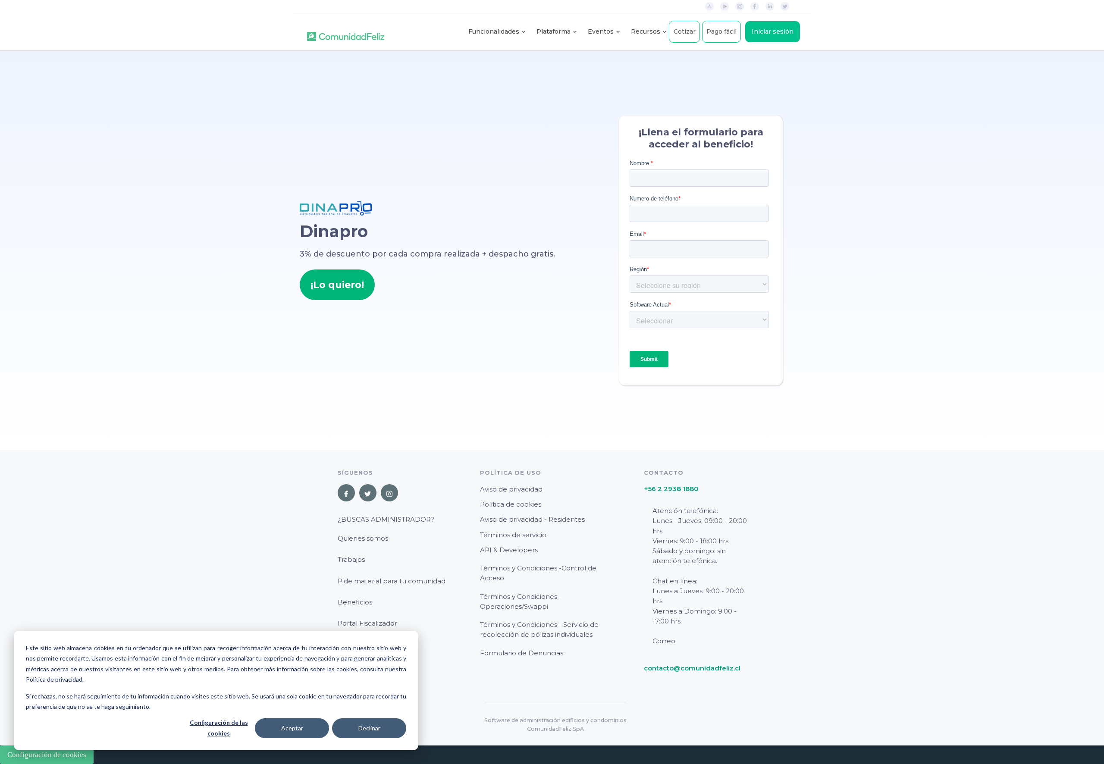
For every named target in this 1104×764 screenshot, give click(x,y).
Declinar (369, 728)
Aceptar (292, 728)
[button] (494, 31)
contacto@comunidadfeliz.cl (692, 668)
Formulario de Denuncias (521, 653)
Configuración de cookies (46, 755)
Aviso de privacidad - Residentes (532, 519)
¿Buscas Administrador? (386, 519)
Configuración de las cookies (219, 728)
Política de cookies (510, 504)
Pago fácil (721, 31)
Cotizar (685, 31)
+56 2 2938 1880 (671, 489)
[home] (345, 32)
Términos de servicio (513, 535)
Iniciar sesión (773, 31)
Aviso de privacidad (511, 489)
